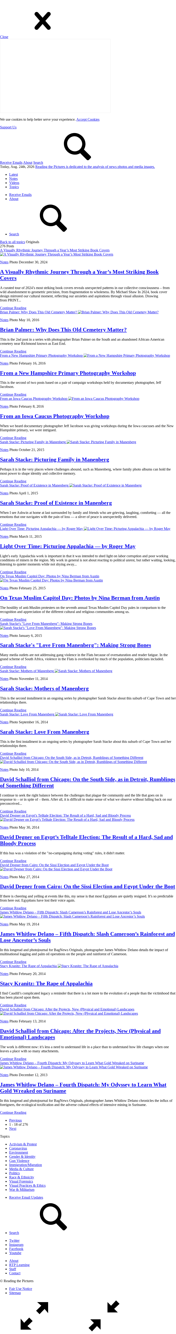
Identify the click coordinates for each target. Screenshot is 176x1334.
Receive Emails (11, 162)
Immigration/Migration (25, 1165)
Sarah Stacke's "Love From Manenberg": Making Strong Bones (75, 645)
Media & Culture (21, 1169)
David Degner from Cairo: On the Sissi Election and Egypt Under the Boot (87, 886)
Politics (14, 1173)
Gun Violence (19, 1161)
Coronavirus (18, 1148)
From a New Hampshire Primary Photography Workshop (68, 373)
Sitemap (15, 1293)
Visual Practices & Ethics (27, 1185)
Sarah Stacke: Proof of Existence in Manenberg (56, 503)
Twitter (14, 1240)
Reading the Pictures (95, 167)
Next (12, 1129)
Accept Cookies (87, 119)
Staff (12, 1269)
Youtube (15, 1253)
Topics (14, 187)
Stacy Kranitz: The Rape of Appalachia (46, 983)
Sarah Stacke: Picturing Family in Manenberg (54, 459)
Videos (14, 183)
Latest (13, 174)
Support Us (8, 127)
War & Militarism (21, 1190)
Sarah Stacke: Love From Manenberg (44, 732)
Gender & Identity (22, 1157)
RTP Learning (19, 1265)
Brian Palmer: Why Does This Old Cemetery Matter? (63, 330)
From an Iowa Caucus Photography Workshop (54, 416)
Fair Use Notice (20, 1289)
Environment (18, 1152)
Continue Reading (13, 308)
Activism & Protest (23, 1144)
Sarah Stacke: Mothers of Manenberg (44, 688)
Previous (15, 1120)
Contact (14, 1273)
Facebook (16, 1249)
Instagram (16, 1245)
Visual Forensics (21, 1181)
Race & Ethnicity (21, 1177)
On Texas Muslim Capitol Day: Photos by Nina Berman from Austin (80, 598)
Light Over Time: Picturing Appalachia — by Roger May (67, 546)
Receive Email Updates (26, 1197)
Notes (13, 179)
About (27, 162)
